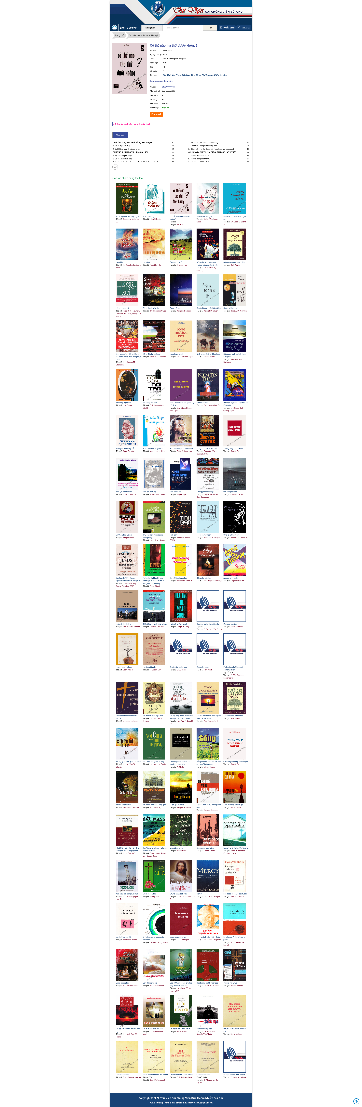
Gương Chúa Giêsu (124, 534)
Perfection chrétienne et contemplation (233, 668)
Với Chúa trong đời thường (153, 761)
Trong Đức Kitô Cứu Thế (206, 448)
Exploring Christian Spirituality (235, 847)
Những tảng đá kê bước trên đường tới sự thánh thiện (181, 717)
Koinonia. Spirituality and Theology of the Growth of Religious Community (153, 581)
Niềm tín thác (202, 402)
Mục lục (120, 134)
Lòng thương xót (122, 308)
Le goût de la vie (176, 847)
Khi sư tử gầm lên (123, 804)
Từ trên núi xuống (177, 262)
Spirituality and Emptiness (207, 982)
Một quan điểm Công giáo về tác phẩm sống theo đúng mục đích (128, 357)
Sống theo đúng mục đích (233, 262)
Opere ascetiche (203, 1074)
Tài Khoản (245, 27)
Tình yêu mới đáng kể (125, 448)
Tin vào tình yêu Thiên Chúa (208, 937)
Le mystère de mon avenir (234, 1074)
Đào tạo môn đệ (149, 491)
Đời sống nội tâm (150, 402)
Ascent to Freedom (231, 578)
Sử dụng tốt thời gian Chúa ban (128, 761)
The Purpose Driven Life (233, 715)
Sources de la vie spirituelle (208, 623)
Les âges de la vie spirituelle (235, 893)
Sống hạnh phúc (122, 982)
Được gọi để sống (177, 804)
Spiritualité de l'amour (178, 667)
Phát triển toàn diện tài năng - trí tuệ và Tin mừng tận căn (128, 849)
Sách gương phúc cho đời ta (181, 448)
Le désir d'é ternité (123, 937)
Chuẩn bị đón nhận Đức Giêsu (209, 308)
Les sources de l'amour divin (181, 1074)
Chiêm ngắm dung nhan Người (235, 761)
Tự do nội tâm (175, 308)
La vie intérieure (122, 1074)
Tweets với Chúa (230, 982)
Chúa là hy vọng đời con (153, 1028)
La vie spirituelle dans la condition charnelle (179, 762)
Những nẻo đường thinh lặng (208, 354)
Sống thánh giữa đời (151, 308)
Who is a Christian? (231, 534)
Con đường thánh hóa (178, 578)
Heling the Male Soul (178, 623)
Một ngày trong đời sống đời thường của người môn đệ (208, 263)
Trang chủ (119, 35)
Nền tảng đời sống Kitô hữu (127, 893)
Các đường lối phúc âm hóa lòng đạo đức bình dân (181, 984)
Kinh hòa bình (175, 491)
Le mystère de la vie (178, 937)
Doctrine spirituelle (231, 623)
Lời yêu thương (149, 262)
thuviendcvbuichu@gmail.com (198, 1102)
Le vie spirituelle (149, 667)
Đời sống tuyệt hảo (123, 402)
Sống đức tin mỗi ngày (152, 354)
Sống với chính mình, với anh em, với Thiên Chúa (209, 762)
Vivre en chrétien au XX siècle (155, 1074)
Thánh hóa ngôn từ (150, 216)
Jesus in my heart (204, 534)
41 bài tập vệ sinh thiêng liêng (155, 623)
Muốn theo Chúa (149, 893)
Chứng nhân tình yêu (178, 893)
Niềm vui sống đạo (204, 1028)
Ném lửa (119, 262)
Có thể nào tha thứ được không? (143, 35)
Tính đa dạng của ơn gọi (233, 804)
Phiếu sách (229, 27)
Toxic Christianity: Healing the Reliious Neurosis (209, 717)
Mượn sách (156, 114)
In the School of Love (124, 623)
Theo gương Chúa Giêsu (233, 448)
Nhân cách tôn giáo (204, 216)
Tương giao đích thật (205, 491)
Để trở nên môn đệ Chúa (153, 715)
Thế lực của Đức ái (124, 491)
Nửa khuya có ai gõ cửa (152, 448)
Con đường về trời (150, 982)
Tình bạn (173, 534)
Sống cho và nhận (204, 578)
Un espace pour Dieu (205, 847)
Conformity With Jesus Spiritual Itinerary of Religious (128, 579)
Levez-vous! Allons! (124, 667)
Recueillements (203, 667)
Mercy (199, 893)
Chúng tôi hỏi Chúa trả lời (180, 1028)
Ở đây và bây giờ (230, 308)
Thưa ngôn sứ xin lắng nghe (127, 216)
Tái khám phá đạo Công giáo (154, 804)
